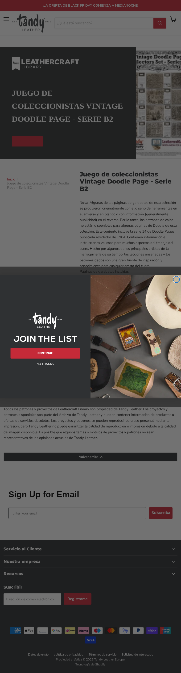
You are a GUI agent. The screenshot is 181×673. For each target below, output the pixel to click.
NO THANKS (45, 364)
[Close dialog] (176, 279)
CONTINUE (45, 353)
